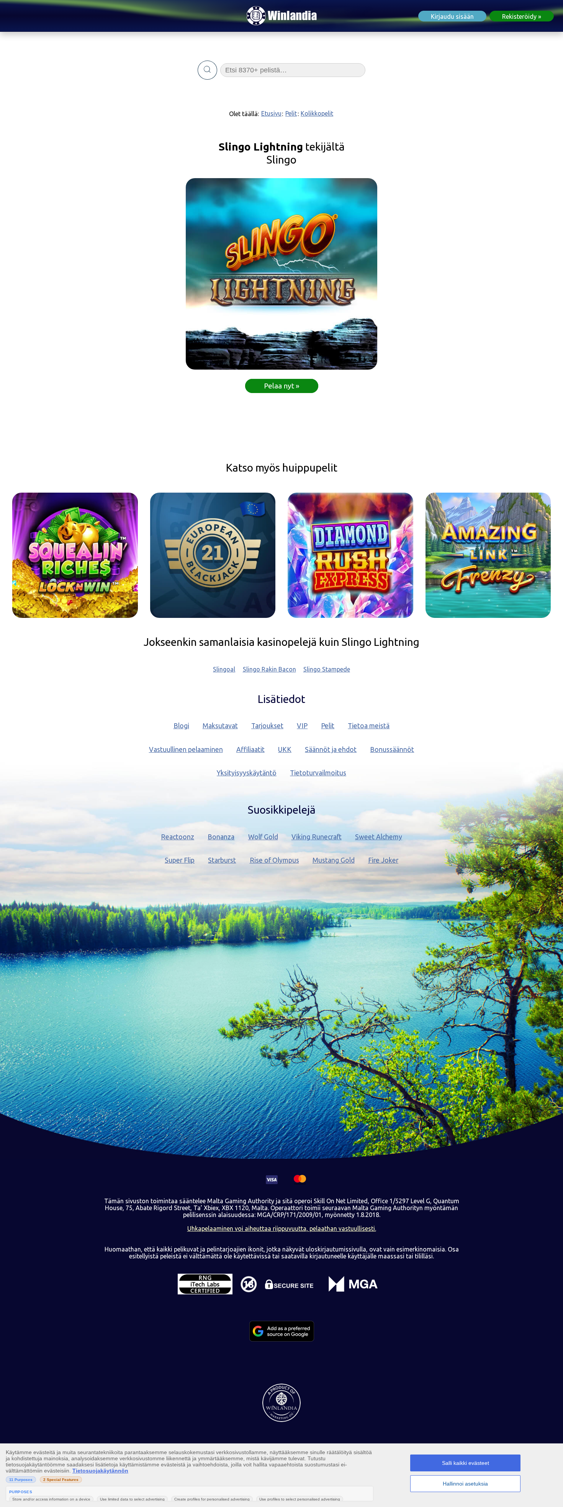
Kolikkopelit (317, 113)
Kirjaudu (452, 16)
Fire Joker (383, 860)
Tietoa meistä (369, 725)
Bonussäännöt (392, 749)
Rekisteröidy (519, 16)
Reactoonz (177, 836)
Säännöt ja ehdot (331, 749)
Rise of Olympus (274, 860)
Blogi (181, 725)
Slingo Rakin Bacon (269, 669)
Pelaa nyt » (282, 386)
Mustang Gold (334, 860)
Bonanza (221, 836)
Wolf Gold (263, 836)
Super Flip (180, 860)
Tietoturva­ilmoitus (318, 772)
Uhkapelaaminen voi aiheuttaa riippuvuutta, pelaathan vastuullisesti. (281, 1228)
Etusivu (271, 113)
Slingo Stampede (326, 669)
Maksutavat (220, 725)
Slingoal (224, 669)
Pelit (291, 113)
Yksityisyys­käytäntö (247, 772)
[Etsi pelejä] (207, 70)
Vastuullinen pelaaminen (186, 749)
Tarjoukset (267, 725)
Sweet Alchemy (378, 836)
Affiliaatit (250, 749)
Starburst (222, 860)
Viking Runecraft (316, 836)
